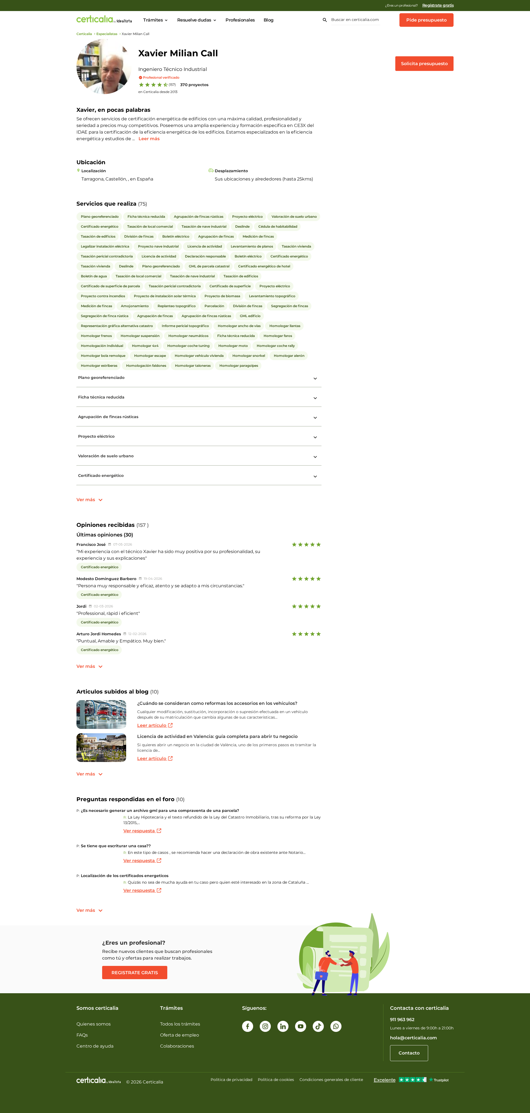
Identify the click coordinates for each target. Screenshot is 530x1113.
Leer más (149, 138)
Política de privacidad (231, 1079)
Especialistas (106, 34)
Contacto (409, 1053)
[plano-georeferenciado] (315, 378)
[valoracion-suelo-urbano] (315, 457)
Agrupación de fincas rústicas (108, 416)
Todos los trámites (180, 1024)
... (134, 138)
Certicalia (84, 34)
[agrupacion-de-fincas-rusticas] (315, 418)
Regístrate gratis (438, 5)
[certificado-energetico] (315, 476)
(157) (172, 85)
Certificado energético (101, 475)
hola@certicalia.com (413, 1037)
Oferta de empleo (179, 1035)
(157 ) (142, 525)
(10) (154, 692)
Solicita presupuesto (424, 63)
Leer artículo (152, 725)
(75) (142, 204)
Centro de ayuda (94, 1046)
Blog (269, 20)
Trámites (153, 20)
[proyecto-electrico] (315, 437)
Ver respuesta (139, 830)
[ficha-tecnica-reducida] (315, 398)
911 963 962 (402, 1019)
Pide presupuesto (426, 20)
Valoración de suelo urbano (106, 455)
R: (125, 817)
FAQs (82, 1035)
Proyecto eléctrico (96, 436)
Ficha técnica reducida (101, 397)
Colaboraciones (177, 1046)
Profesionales (240, 20)
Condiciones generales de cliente (331, 1079)
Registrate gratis (135, 972)
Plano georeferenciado (101, 377)
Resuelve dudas (194, 20)
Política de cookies (276, 1079)
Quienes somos (93, 1024)
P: (78, 811)
